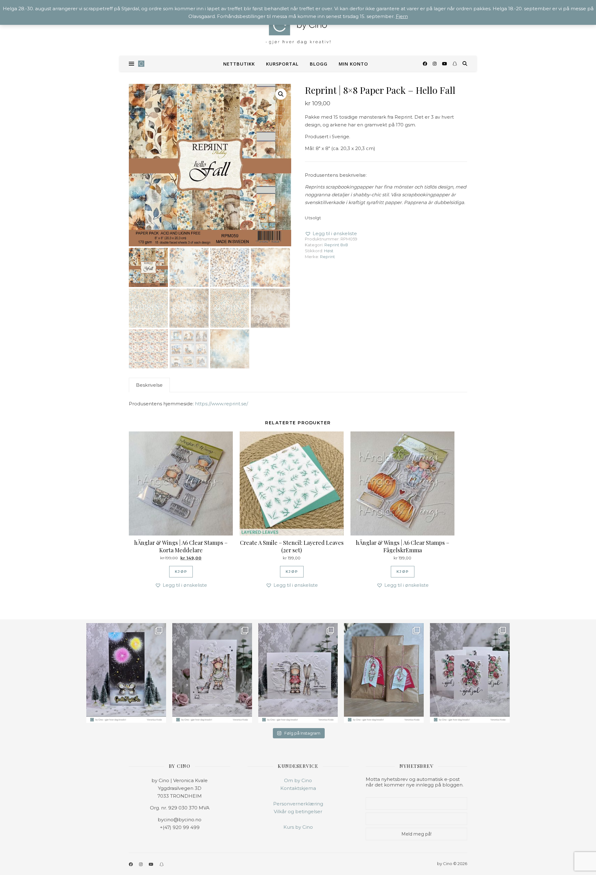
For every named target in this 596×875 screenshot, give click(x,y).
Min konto (353, 64)
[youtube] (445, 63)
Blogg (318, 64)
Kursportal (282, 64)
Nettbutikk (239, 64)
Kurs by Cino (298, 827)
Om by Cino (298, 780)
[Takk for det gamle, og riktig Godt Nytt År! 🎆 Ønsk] (126, 673)
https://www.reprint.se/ (221, 404)
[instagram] (435, 63)
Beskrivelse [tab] (149, 385)
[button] (281, 94)
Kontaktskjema (298, 788)
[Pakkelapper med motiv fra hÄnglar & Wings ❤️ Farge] (384, 673)
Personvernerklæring (298, 804)
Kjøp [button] (181, 571)
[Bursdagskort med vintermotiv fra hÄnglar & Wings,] (298, 673)
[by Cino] (298, 28)
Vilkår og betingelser (298, 811)
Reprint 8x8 (336, 244)
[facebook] (425, 63)
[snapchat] (455, 63)
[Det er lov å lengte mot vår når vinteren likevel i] (212, 673)
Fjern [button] (402, 16)
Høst (328, 250)
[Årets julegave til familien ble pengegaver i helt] (470, 673)
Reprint (327, 256)
